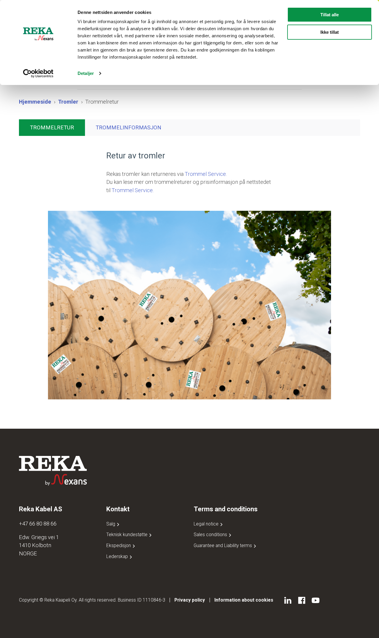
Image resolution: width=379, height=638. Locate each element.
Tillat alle (329, 14)
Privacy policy (189, 600)
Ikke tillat (329, 32)
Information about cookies (243, 600)
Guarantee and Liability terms (223, 545)
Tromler (68, 102)
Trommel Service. (206, 174)
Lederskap (117, 556)
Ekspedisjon (119, 545)
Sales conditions (211, 534)
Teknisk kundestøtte (127, 534)
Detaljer (86, 73)
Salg (111, 524)
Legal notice (207, 524)
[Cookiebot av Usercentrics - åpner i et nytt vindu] (38, 73)
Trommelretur (52, 127)
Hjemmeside (35, 102)
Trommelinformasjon (128, 127)
